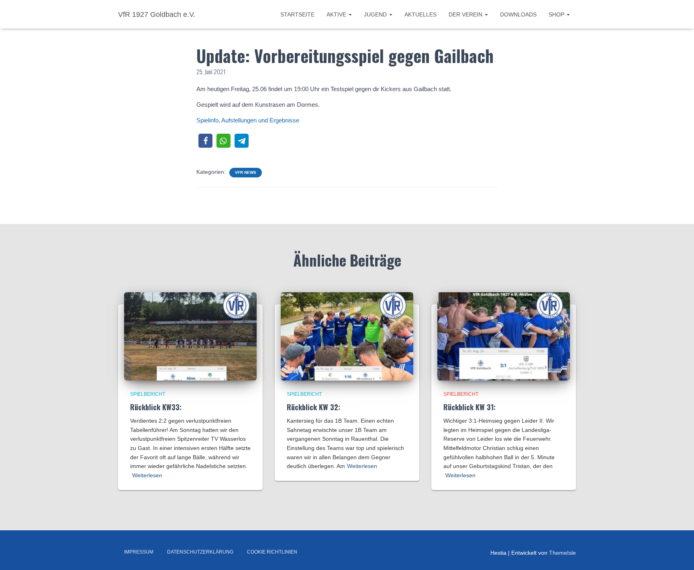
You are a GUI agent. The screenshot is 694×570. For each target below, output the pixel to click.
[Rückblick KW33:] (190, 335)
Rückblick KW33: (156, 407)
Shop (557, 14)
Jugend (376, 14)
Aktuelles (420, 14)
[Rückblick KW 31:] (503, 335)
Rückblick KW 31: (469, 407)
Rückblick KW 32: (313, 407)
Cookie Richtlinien (272, 552)
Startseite (297, 14)
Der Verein (466, 14)
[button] (205, 141)
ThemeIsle (562, 553)
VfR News (245, 172)
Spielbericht (147, 394)
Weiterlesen (147, 475)
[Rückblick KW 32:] (347, 335)
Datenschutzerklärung (200, 552)
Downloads (518, 14)
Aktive (337, 14)
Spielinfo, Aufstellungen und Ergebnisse (247, 120)
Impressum (138, 552)
